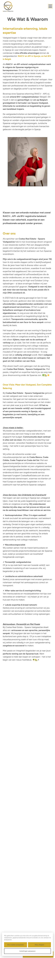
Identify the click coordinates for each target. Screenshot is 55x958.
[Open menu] (50, 6)
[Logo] (13, 7)
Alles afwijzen (39, 945)
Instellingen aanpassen (27, 951)
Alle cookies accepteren (15, 945)
